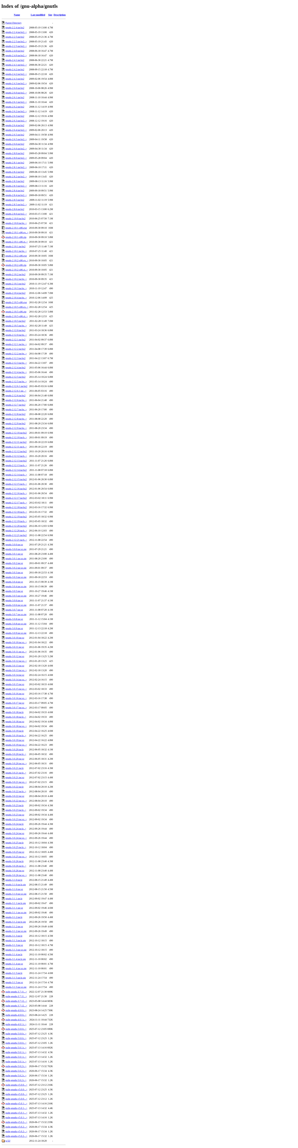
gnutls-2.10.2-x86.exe (16, 255)
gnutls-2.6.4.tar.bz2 (14, 125)
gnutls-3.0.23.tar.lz (14, 805)
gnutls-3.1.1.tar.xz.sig (15, 912)
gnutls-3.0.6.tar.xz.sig (15, 605)
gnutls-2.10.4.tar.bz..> (16, 297)
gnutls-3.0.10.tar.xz (14, 637)
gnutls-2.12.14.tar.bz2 (16, 470)
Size (50, 15)
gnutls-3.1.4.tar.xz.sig (15, 968)
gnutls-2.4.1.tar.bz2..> (16, 65)
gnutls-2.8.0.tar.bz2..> (16, 158)
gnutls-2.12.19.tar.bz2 (16, 516)
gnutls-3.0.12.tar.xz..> (16, 661)
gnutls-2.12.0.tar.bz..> (16, 335)
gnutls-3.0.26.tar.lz (14, 861)
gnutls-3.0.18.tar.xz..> (16, 726)
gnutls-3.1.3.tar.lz (13, 936)
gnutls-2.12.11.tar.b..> (16, 446)
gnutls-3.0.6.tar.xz (14, 600)
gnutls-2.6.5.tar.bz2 (14, 134)
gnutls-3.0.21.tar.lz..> (15, 772)
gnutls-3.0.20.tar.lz (14, 749)
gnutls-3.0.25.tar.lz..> (15, 847)
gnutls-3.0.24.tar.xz (14, 833)
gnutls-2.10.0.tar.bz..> (16, 223)
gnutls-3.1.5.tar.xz (14, 982)
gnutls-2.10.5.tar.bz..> (16, 325)
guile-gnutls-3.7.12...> (16, 1001)
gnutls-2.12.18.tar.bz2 (16, 507)
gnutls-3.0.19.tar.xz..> (16, 745)
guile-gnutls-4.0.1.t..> (16, 1019)
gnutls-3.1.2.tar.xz (14, 926)
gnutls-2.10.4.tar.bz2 (15, 293)
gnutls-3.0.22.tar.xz (14, 796)
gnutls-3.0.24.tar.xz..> (16, 838)
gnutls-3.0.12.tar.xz (14, 656)
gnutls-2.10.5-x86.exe (16, 302)
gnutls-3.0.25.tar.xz (14, 852)
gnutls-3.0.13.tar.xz (14, 665)
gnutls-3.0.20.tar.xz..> (16, 763)
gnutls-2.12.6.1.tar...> (15, 391)
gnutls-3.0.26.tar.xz (14, 870)
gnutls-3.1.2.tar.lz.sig (15, 922)
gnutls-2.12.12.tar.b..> (16, 456)
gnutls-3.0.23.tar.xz (14, 814)
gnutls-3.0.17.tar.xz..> (16, 707)
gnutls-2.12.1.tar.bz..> (16, 344)
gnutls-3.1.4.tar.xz (14, 963)
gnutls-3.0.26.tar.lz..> (15, 866)
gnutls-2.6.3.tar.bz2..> (16, 120)
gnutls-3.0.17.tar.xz (14, 703)
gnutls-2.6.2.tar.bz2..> (16, 111)
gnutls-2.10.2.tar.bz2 (15, 274)
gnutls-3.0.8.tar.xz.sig (15, 623)
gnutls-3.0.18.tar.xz (14, 721)
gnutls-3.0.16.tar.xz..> (16, 698)
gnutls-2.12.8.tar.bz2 (15, 414)
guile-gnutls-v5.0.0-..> (16, 1085)
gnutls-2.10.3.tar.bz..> (16, 288)
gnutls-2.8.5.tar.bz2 (14, 200)
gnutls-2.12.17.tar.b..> (16, 502)
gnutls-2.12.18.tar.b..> (16, 512)
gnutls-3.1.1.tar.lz (13, 898)
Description (60, 15)
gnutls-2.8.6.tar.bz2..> (16, 214)
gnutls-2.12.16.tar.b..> (16, 493)
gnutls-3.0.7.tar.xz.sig (15, 614)
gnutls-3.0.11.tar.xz (14, 647)
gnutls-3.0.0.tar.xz (14, 544)
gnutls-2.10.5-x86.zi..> (16, 316)
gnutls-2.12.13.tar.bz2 (16, 460)
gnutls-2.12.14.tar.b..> (16, 474)
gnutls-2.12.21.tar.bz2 (16, 535)
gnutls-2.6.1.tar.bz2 (14, 97)
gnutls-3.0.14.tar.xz (14, 675)
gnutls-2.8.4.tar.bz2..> (16, 195)
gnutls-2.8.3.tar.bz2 (14, 181)
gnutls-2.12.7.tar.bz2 (15, 405)
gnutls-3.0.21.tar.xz (14, 777)
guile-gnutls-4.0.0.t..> (16, 1010)
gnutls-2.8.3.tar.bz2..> (16, 186)
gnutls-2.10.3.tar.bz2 (15, 283)
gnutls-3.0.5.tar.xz (14, 591)
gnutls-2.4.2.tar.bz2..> (16, 74)
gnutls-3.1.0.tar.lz (13, 880)
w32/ (7, 1140)
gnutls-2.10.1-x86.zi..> (16, 241)
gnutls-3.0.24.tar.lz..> (15, 828)
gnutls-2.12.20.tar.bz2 (16, 526)
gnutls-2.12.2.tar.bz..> (16, 353)
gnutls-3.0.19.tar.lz (14, 731)
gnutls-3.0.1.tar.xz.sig (15, 558)
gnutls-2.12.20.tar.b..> (16, 530)
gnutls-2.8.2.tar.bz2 (14, 172)
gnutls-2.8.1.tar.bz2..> (16, 167)
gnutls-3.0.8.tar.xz (14, 619)
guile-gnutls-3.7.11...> (16, 991)
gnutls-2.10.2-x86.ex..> (16, 260)
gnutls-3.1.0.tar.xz (14, 889)
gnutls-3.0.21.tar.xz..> (16, 782)
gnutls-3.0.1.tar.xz (14, 554)
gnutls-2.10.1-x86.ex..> (16, 232)
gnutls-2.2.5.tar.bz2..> (16, 41)
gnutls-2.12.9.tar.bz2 (15, 423)
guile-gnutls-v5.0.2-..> (16, 1122)
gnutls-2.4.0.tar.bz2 (14, 51)
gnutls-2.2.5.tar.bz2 (14, 37)
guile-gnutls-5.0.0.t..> (16, 1029)
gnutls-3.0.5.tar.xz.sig (15, 595)
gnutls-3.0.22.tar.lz (14, 786)
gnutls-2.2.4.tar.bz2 (14, 27)
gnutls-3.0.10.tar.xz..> (16, 642)
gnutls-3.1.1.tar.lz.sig (15, 903)
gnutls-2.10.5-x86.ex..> (16, 307)
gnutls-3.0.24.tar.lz (14, 824)
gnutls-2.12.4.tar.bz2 (15, 367)
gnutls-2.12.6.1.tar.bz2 (16, 386)
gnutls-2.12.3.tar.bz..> (16, 363)
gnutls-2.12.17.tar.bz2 (16, 498)
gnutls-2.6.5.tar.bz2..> (16, 139)
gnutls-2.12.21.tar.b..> (16, 540)
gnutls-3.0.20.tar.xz (14, 759)
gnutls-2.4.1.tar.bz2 (14, 60)
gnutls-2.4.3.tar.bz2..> (16, 83)
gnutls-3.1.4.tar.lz (13, 954)
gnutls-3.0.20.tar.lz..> (15, 754)
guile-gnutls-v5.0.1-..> (16, 1103)
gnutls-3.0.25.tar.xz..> (16, 856)
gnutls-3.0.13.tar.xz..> (16, 670)
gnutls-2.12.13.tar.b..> (16, 465)
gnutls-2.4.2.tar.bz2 (14, 69)
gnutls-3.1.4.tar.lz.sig (15, 959)
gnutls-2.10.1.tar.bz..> (16, 251)
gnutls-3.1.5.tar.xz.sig (15, 987)
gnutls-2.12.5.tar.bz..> (16, 381)
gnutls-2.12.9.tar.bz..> (16, 428)
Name (17, 15)
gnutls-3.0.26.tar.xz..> (16, 875)
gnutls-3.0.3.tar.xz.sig (15, 577)
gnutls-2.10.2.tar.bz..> (16, 279)
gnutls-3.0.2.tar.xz (14, 563)
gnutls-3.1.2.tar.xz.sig (15, 931)
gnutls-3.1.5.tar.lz (13, 973)
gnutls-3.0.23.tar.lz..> (15, 810)
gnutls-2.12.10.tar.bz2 (16, 432)
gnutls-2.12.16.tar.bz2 (16, 488)
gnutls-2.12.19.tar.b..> (16, 521)
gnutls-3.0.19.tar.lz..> (15, 735)
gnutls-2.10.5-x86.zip (15, 311)
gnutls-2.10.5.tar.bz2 (15, 321)
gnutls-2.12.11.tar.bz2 (16, 442)
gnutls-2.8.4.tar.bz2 (14, 190)
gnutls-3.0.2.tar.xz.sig (15, 568)
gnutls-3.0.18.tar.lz (14, 712)
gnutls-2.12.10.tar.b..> (16, 437)
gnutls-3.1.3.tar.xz (14, 945)
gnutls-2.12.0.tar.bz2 (15, 330)
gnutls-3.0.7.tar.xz (14, 609)
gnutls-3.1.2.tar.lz (13, 917)
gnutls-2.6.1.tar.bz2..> (16, 102)
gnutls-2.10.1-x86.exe (16, 228)
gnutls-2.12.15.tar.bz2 (16, 479)
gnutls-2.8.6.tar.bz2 (14, 209)
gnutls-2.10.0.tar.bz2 (15, 218)
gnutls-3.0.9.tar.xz (14, 628)
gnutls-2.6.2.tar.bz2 (14, 106)
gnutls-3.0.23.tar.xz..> (16, 819)
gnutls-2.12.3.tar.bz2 (15, 358)
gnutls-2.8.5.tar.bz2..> (16, 204)
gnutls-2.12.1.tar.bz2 (15, 339)
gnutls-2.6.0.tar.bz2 (14, 88)
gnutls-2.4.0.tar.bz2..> (16, 55)
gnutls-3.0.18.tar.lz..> (15, 717)
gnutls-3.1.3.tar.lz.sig (15, 940)
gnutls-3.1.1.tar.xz (14, 908)
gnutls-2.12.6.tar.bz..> (16, 400)
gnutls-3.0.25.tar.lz (14, 842)
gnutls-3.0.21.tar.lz (14, 768)
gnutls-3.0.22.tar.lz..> (15, 791)
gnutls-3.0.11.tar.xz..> (16, 651)
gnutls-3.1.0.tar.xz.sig (15, 894)
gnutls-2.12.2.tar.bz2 (15, 349)
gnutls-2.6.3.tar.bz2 (14, 116)
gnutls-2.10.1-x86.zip (15, 237)
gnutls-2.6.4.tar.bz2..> (16, 130)
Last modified (38, 15)
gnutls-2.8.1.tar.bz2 (14, 162)
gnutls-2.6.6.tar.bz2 (14, 144)
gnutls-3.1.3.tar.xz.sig (15, 949)
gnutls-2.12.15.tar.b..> (16, 484)
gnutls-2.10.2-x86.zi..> (16, 269)
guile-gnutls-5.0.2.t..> (16, 1066)
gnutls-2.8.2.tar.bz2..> (16, 176)
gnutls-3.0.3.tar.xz (14, 572)
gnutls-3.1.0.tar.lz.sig (15, 884)
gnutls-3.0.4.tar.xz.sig (15, 586)
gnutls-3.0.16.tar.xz (14, 693)
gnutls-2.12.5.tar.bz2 (15, 377)
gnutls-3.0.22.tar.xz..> (16, 800)
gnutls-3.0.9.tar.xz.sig (15, 633)
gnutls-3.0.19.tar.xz (14, 740)
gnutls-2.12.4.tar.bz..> (16, 372)
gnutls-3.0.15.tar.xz (14, 684)
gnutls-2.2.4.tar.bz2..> (16, 32)
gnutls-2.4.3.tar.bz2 (14, 78)
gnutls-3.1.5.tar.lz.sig (15, 977)
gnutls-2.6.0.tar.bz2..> (16, 92)
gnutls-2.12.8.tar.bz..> (16, 418)
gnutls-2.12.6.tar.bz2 (15, 395)
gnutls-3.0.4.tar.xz (14, 582)
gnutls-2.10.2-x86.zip (15, 265)
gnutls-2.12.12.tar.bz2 (16, 451)
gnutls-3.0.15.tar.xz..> (16, 689)
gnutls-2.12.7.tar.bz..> (16, 409)
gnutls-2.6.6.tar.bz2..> (16, 148)
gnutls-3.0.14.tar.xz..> (16, 679)
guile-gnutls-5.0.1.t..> (16, 1047)
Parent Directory (13, 23)
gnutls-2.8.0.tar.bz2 (14, 153)
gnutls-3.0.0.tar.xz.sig (15, 549)
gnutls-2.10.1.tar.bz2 (15, 246)
